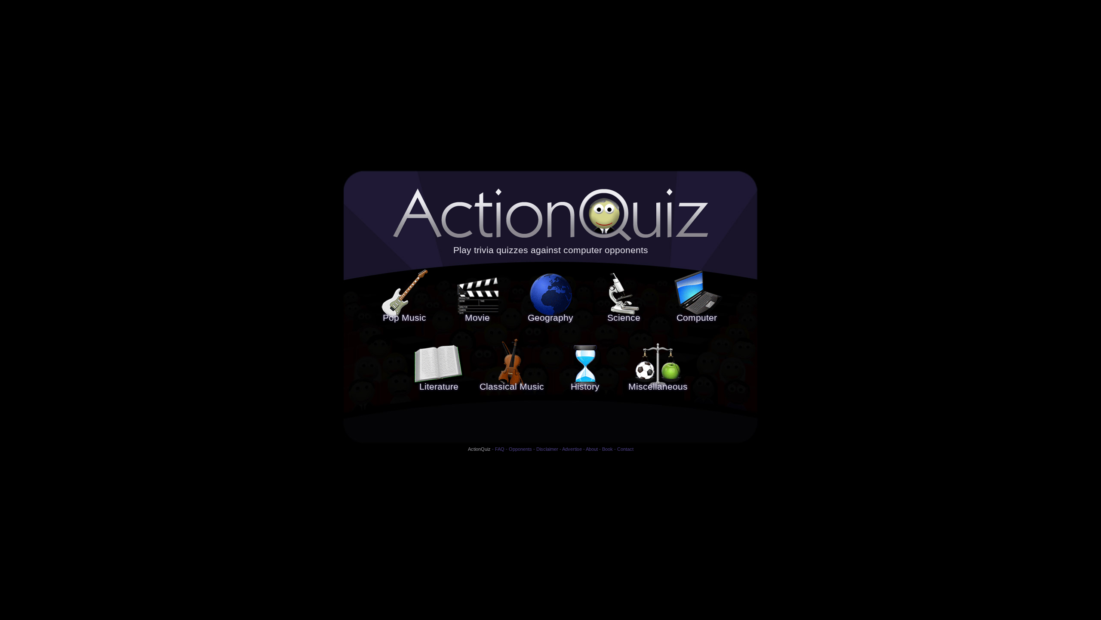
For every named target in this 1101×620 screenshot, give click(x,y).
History (585, 386)
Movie (477, 318)
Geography (550, 318)
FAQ (499, 449)
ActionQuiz (479, 449)
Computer (697, 318)
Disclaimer (547, 449)
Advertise (572, 449)
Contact (625, 449)
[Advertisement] (550, 421)
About (592, 449)
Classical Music (512, 386)
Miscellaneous (658, 386)
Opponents (520, 449)
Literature (438, 386)
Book (607, 449)
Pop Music (404, 318)
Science (623, 318)
